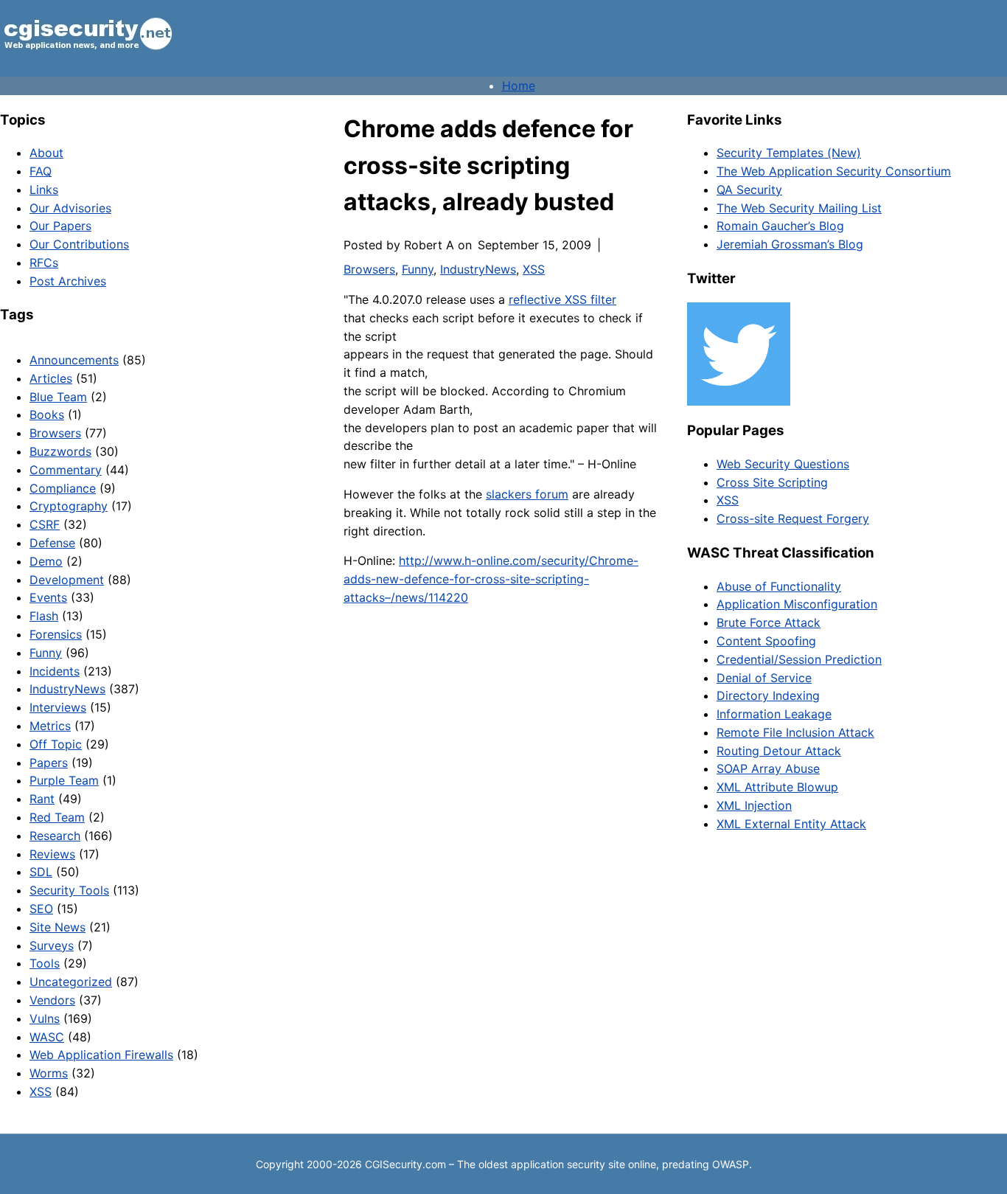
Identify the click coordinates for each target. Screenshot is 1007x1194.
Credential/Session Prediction (799, 659)
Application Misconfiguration (797, 604)
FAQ (40, 171)
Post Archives (67, 281)
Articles (50, 378)
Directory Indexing (768, 695)
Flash (43, 615)
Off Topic (55, 744)
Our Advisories (70, 208)
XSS (40, 1091)
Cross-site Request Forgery (793, 518)
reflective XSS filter (562, 299)
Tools (44, 963)
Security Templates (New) (789, 152)
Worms (48, 1073)
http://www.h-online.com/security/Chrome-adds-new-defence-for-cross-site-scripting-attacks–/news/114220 (491, 579)
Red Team (57, 817)
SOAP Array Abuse (768, 768)
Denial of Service (764, 677)
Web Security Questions (783, 464)
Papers (48, 762)
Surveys (51, 945)
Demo (46, 561)
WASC (46, 1037)
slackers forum (527, 494)
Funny (45, 652)
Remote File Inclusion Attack (795, 732)
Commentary (65, 469)
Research (54, 835)
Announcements (74, 360)
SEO (41, 908)
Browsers (55, 433)
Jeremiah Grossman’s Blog (790, 244)
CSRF (44, 524)
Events (48, 597)
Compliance (62, 488)
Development (66, 579)
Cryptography (68, 506)
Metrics (50, 725)
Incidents (54, 671)
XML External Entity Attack (791, 823)
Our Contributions (79, 244)
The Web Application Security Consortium (834, 171)
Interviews (57, 707)
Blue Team (58, 396)
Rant (42, 798)
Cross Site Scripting (772, 482)
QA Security (749, 189)
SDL (40, 871)
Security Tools (69, 890)
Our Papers (60, 225)
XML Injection (754, 805)
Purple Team (64, 780)
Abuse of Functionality (779, 586)
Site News (57, 927)
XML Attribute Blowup (777, 787)
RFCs (43, 262)
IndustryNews (67, 688)
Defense (52, 542)
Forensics (55, 634)
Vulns (44, 1018)
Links (43, 189)
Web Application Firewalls (101, 1054)
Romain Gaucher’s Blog (780, 225)
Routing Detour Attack (779, 750)
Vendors (52, 1000)
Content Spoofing (766, 641)
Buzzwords (60, 451)
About (46, 152)
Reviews (52, 854)
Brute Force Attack (768, 622)
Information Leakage (774, 714)
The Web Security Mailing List (799, 208)
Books (46, 414)
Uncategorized (70, 981)
